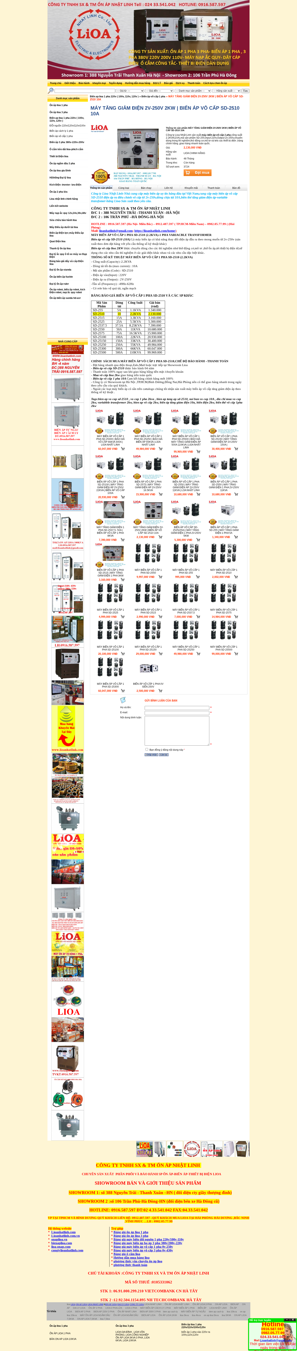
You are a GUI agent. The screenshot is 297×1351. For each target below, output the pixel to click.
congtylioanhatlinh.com (67, 1250)
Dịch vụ (180, 83)
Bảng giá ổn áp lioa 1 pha (131, 1232)
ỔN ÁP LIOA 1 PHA (60, 1333)
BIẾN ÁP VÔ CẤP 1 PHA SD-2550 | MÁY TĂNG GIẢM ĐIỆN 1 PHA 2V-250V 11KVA (224, 486)
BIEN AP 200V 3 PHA (150, 1311)
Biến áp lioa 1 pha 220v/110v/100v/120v (193, 1326)
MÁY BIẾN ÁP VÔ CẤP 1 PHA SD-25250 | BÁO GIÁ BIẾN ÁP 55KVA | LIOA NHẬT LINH (148, 440)
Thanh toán (194, 83)
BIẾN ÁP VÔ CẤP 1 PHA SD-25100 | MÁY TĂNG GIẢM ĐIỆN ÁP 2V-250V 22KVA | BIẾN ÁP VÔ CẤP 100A (110, 487)
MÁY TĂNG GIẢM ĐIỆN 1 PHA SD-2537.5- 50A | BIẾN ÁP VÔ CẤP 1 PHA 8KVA (110, 531)
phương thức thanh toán (130, 1265)
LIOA (73, 1304)
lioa (68, 1304)
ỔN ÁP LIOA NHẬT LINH (177, 1304)
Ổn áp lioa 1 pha (59, 1325)
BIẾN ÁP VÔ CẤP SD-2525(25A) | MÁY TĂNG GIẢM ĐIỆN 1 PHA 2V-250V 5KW (186, 531)
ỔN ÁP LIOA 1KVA (168, 1315)
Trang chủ (55, 83)
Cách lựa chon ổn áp (215, 83)
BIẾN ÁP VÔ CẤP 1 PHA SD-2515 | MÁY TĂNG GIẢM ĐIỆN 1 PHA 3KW (110, 573)
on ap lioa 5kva (211, 1315)
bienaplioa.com (61, 1243)
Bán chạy (146, 188)
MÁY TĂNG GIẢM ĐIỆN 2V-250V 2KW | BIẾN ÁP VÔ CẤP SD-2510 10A (148, 530)
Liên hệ (168, 188)
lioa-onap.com (61, 1246)
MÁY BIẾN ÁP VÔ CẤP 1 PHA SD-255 (186, 571)
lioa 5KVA (226, 1315)
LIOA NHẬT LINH (218, 1308)
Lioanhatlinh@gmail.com (276, 1340)
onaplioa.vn (59, 1239)
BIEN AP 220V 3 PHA (104, 1311)
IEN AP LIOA (111, 1304)
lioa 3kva (184, 1315)
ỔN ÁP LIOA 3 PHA (202, 1304)
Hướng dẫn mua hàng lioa (132, 1257)
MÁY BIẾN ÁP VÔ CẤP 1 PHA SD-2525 (110, 611)
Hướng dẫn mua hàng (138, 83)
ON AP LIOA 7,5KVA (87, 1319)
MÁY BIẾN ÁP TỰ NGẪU (193, 1311)
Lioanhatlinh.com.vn (65, 1235)
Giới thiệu (70, 83)
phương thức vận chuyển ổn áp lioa (138, 1261)
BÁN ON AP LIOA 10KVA (63, 1339)
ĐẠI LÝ (157, 83)
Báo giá (168, 83)
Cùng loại (123, 188)
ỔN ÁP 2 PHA (95, 1308)
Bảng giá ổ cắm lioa (127, 1254)
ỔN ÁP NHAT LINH (127, 1311)
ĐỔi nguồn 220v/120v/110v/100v (67, 125)
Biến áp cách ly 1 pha (61, 130)
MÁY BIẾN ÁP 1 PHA (184, 1308)
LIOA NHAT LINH (95, 1304)
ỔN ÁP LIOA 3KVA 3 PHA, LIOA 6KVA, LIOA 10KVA (133, 1339)
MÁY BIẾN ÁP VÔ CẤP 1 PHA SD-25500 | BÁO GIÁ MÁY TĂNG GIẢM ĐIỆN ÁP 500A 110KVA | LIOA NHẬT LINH (186, 442)
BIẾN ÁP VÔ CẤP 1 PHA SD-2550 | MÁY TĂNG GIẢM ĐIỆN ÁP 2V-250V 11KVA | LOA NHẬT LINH (186, 486)
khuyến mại (99, 83)
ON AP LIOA (81, 1304)
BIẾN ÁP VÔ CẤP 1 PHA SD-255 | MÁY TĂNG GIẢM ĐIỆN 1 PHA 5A (224, 530)
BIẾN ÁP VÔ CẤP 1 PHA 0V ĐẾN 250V (148, 685)
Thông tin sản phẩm (101, 188)
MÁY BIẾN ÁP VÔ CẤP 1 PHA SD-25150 (148, 648)
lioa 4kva (196, 1315)
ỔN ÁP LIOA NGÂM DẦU (125, 1315)
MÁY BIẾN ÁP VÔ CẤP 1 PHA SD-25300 (110, 685)
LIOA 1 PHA (131, 1308)
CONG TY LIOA (137, 1304)
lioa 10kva (232, 1311)
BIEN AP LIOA (148, 1315)
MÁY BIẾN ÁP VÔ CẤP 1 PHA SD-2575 (223, 611)
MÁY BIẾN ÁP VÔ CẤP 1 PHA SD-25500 (223, 648)
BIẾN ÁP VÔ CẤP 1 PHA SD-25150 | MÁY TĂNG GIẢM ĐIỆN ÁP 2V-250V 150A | (224, 440)
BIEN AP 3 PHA (82, 1311)
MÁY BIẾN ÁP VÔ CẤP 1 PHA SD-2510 (223, 571)
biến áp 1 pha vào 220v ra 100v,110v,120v (195, 1333)
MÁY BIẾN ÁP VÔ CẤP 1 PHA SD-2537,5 (186, 611)
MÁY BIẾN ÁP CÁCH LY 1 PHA (155, 1308)
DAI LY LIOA (123, 1304)
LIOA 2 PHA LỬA (113, 1308)
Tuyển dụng (116, 83)
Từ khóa (51, 1311)
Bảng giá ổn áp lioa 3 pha (131, 1235)
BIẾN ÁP (202, 1308)
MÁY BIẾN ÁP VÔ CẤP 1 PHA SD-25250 (186, 648)
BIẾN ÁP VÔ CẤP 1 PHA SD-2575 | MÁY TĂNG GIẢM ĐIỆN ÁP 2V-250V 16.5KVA (148, 486)
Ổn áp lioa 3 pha (125, 1325)
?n (287, 1319)
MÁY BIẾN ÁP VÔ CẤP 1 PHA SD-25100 (110, 648)
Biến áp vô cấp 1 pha (61, 136)
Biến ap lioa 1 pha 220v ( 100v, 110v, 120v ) (114, 96)
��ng (293, 1319)
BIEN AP (235, 1304)
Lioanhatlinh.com (63, 1232)
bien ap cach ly (170, 1311)
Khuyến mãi (191, 188)
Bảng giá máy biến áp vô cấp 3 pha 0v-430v (143, 1250)
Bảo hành (84, 83)
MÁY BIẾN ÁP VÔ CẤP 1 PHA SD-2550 (148, 571)
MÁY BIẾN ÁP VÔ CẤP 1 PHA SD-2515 (148, 611)
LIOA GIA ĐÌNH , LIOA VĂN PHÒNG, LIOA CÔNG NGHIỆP (132, 1333)
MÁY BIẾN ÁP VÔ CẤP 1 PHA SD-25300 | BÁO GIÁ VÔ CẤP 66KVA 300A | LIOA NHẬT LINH (110, 440)
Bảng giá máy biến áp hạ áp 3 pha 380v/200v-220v (148, 1243)
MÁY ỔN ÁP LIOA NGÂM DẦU (95, 1315)
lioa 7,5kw (105, 1319)
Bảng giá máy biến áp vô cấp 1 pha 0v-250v (143, 1246)
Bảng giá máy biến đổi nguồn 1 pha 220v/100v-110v (149, 1239)
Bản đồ (236, 188)
